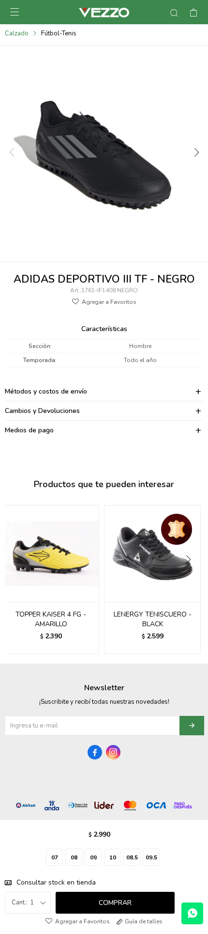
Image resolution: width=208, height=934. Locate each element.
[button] (196, 152)
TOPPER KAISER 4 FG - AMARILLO (50, 619)
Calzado (17, 33)
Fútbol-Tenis (58, 33)
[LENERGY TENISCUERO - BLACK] (152, 553)
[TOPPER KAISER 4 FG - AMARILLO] (50, 553)
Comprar (115, 902)
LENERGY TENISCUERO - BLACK (153, 619)
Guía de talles (144, 921)
